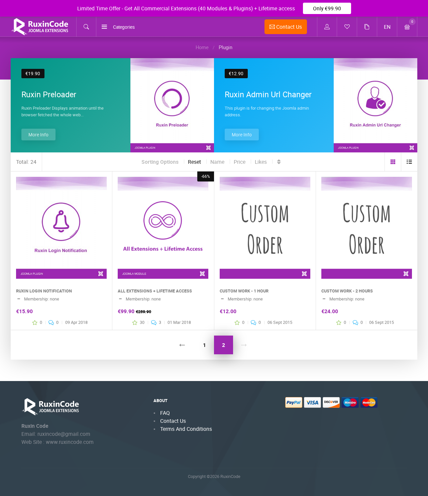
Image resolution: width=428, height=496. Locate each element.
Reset (194, 161)
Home (202, 47)
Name (217, 161)
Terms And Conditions (186, 428)
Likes (261, 161)
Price (239, 161)
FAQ (165, 412)
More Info (38, 135)
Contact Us (288, 26)
